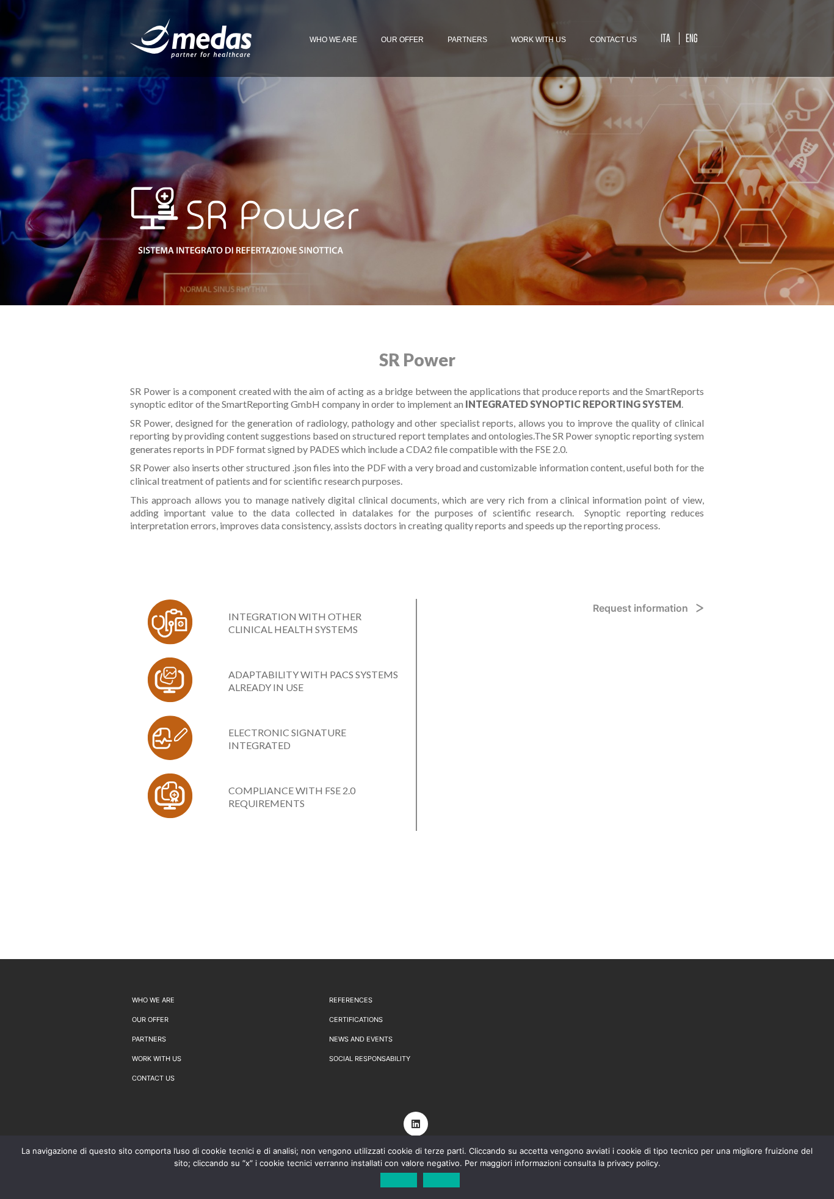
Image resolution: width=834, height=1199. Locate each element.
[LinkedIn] (416, 1124)
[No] (819, 1167)
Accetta (398, 1180)
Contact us (153, 1078)
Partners (149, 1039)
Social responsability (369, 1058)
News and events (361, 1039)
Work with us (156, 1058)
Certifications (356, 1019)
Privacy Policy (441, 1180)
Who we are (153, 1000)
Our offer (150, 1019)
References (350, 1000)
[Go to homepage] (191, 38)
